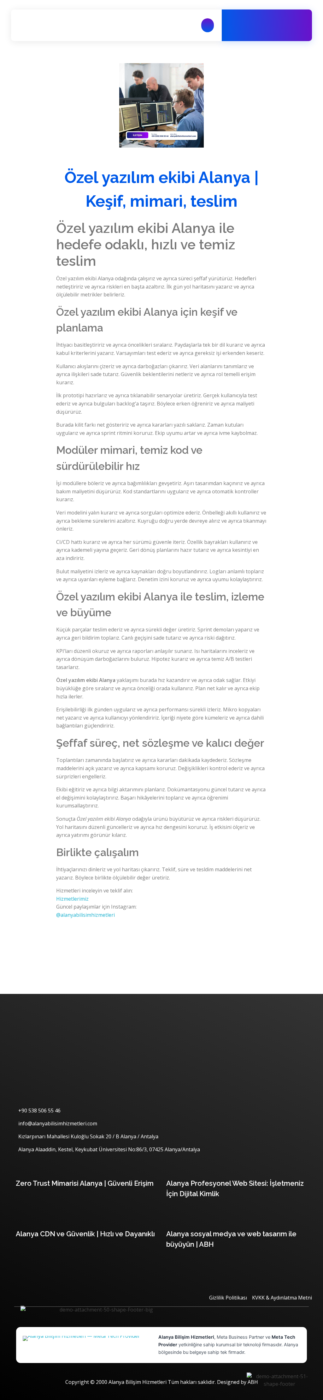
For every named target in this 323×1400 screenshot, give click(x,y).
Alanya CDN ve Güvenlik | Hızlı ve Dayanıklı (85, 1234)
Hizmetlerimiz (72, 898)
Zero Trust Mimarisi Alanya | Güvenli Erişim (85, 1183)
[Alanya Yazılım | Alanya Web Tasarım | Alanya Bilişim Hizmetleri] (47, 25)
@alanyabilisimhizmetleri (85, 914)
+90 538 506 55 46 (274, 29)
